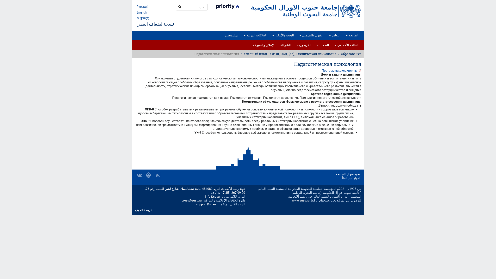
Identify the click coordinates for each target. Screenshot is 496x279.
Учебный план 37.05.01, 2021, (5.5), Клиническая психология (290, 54)
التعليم (335, 35)
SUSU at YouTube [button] (149, 175)
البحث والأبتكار (284, 35)
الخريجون (304, 45)
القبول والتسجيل (312, 35)
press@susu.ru (192, 200)
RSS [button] (158, 175)
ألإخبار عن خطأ (351, 178)
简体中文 (143, 18)
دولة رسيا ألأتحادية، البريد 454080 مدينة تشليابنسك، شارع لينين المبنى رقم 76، (195, 189)
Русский (142, 7)
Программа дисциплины (339, 70)
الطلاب (324, 45)
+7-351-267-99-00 (233, 193)
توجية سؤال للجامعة (348, 174)
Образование (351, 54)
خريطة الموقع (143, 210)
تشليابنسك (231, 35)
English (142, 12)
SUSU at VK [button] (139, 175)
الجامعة (353, 35)
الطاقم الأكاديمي (347, 45)
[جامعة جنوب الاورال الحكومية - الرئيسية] (306, 11)
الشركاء (285, 45)
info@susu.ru (214, 196)
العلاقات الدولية (256, 35)
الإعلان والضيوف (264, 45)
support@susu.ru (207, 204)
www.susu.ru (301, 200)
